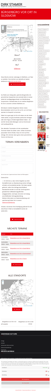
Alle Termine (18, 264)
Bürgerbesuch (45, 29)
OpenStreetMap (29, 51)
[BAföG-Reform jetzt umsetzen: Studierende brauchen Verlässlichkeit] (42, 119)
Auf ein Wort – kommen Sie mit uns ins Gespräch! (48, 136)
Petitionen (46, 77)
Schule (44, 85)
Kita (43, 56)
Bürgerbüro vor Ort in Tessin (18, 258)
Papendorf (40, 77)
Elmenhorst (47, 40)
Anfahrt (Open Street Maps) (12, 34)
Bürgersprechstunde (42, 32)
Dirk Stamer (11, 4)
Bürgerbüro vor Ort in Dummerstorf (20, 253)
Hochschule (47, 50)
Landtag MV (40, 61)
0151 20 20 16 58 (16, 81)
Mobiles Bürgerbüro (42, 69)
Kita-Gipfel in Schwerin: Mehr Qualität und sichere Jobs (48, 128)
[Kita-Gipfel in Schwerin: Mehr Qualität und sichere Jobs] (42, 128)
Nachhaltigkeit (41, 74)
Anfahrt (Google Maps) (11, 35)
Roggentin (46, 82)
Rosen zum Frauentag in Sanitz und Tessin (48, 145)
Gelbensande (41, 48)
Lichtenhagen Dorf (42, 64)
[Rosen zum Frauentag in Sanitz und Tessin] (42, 145)
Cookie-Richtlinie (18, 390)
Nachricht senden (18, 219)
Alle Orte (18, 309)
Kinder (40, 56)
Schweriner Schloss (42, 90)
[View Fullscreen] (31, 27)
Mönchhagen (41, 72)
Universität (46, 98)
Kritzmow (46, 58)
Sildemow (17, 68)
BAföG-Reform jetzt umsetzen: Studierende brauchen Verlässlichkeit (48, 119)
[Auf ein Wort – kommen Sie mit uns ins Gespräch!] (42, 137)
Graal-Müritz (41, 50)
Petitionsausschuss (42, 80)
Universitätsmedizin (42, 101)
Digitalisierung (45, 37)
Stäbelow (44, 93)
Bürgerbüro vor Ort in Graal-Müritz (20, 238)
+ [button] (2, 27)
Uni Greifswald (45, 96)
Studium (40, 93)
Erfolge (2, 341)
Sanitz (40, 85)
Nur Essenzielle (25, 383)
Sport (48, 90)
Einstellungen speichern (25, 386)
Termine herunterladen (18, 84)
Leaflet (24, 51)
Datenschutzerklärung (26, 390)
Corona (40, 37)
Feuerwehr (40, 42)
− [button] (2, 29)
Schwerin (40, 88)
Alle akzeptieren (25, 379)
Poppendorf (40, 82)
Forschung (46, 42)
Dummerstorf (41, 40)
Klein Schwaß (41, 58)
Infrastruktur (41, 53)
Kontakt (3, 343)
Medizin (40, 66)
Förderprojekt (41, 45)
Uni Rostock (40, 98)
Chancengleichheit (42, 34)
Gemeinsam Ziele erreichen (7, 345)
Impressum (33, 390)
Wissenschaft (41, 104)
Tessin (40, 96)
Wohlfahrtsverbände (42, 106)
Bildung (40, 29)
